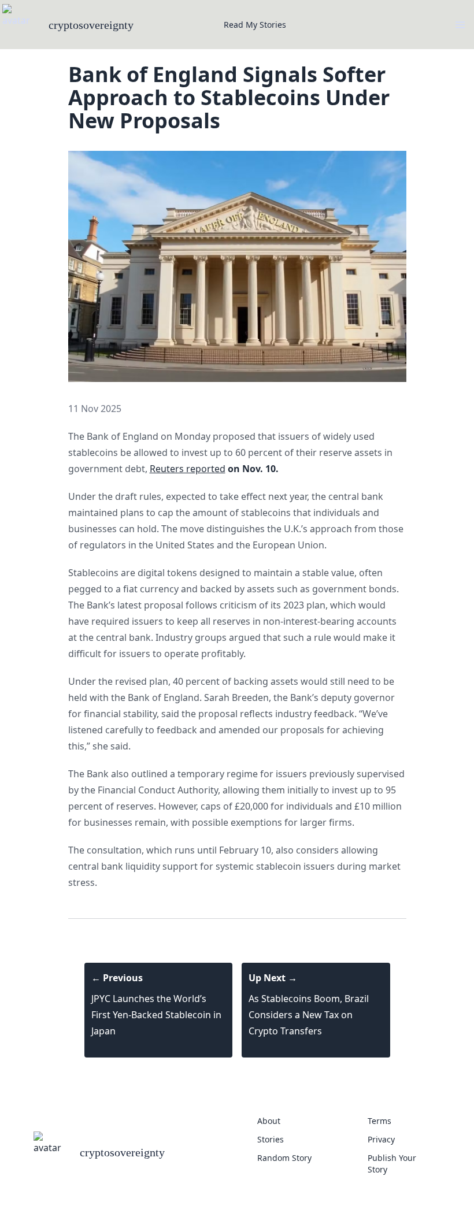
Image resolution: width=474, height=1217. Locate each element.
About (268, 1120)
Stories (270, 1139)
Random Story (284, 1157)
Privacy (381, 1139)
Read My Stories (255, 24)
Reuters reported (187, 468)
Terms (379, 1120)
